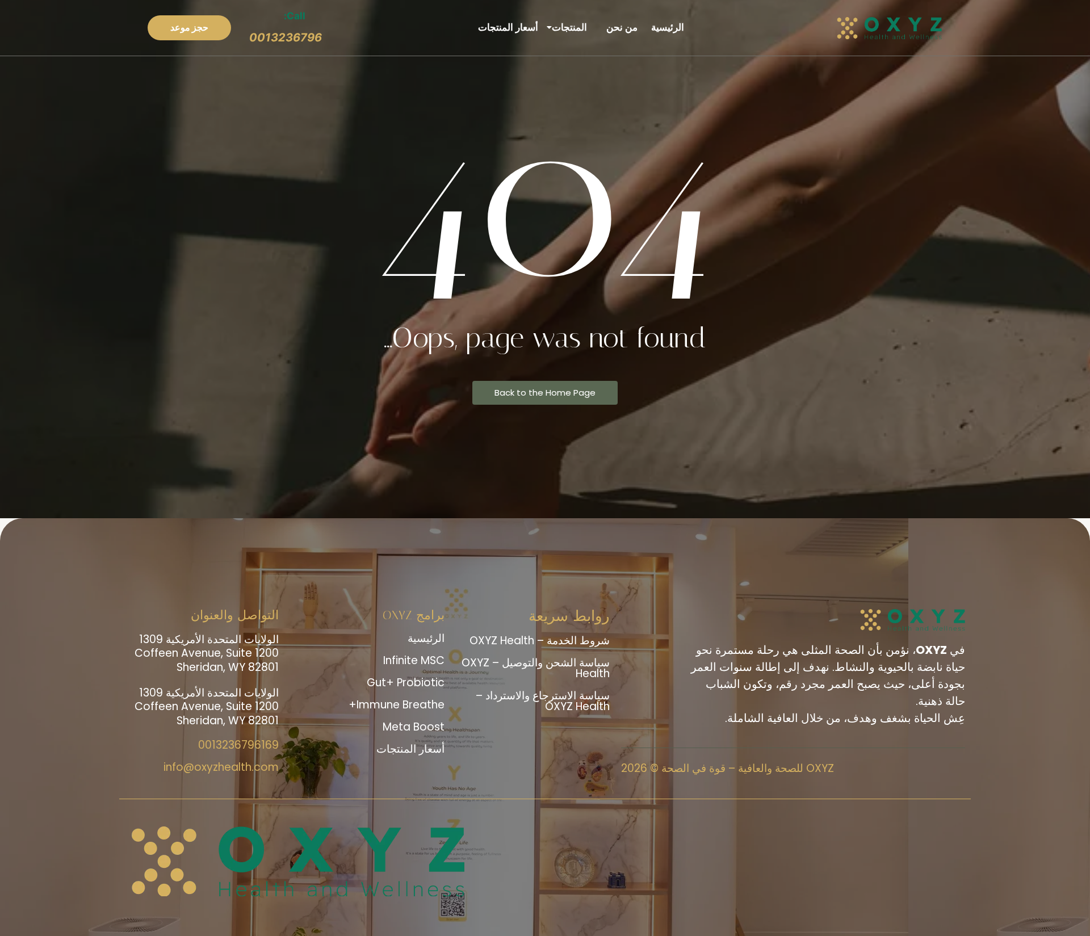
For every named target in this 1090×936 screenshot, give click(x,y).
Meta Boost (414, 726)
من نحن (624, 27)
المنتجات (572, 27)
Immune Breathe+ (397, 704)
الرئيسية (670, 27)
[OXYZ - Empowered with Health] (892, 28)
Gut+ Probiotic (406, 682)
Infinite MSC (414, 660)
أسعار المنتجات (511, 27)
